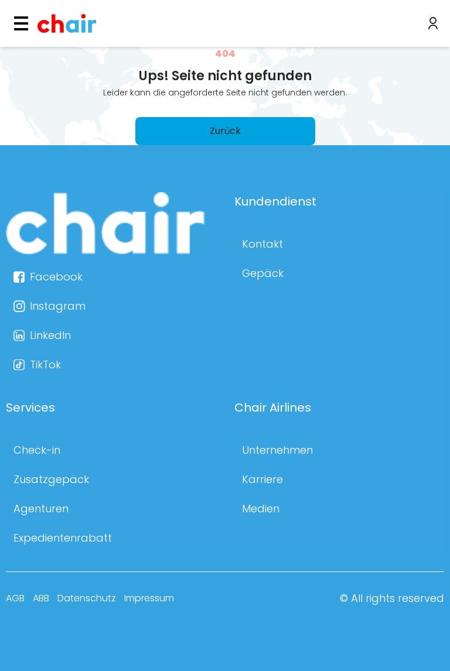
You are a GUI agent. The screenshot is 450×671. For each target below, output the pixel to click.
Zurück (225, 131)
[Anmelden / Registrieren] (433, 23)
